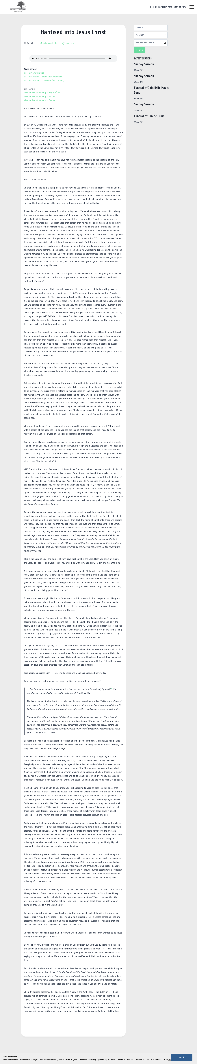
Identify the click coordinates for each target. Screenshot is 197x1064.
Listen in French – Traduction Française (43, 76)
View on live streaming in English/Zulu (42, 92)
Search (139, 50)
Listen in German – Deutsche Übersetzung (44, 80)
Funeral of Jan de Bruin (149, 116)
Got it (181, 1057)
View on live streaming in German (40, 100)
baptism (70, 43)
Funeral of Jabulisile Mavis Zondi (151, 90)
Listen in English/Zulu (34, 73)
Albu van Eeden (50, 43)
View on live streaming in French (39, 96)
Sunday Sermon (144, 64)
